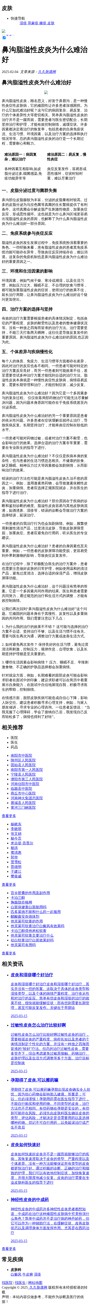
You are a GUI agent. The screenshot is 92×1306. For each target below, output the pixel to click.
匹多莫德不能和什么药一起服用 (36, 912)
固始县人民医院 (23, 765)
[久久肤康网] (3, 32)
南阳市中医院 (21, 755)
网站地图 (35, 1283)
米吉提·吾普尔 (22, 843)
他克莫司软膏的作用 (27, 921)
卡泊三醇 (18, 897)
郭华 (14, 857)
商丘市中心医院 (23, 793)
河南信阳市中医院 (25, 784)
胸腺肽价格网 (21, 902)
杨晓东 (16, 824)
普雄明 (16, 867)
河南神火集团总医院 (27, 798)
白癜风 (16, 1274)
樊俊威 (16, 876)
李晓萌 (16, 829)
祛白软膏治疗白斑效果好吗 (32, 940)
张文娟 (16, 834)
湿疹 (37, 1274)
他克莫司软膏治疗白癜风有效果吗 (37, 926)
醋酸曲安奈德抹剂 (25, 916)
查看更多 (9, 816)
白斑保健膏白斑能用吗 (28, 907)
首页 (7, 35)
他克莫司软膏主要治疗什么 (32, 935)
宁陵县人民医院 (23, 774)
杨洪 (14, 848)
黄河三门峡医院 (23, 807)
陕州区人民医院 (23, 760)
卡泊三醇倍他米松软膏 (28, 931)
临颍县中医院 (21, 788)
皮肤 (10, 35)
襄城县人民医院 (23, 803)
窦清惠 (16, 852)
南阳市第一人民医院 (27, 770)
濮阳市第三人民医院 (27, 779)
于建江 (16, 871)
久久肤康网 (47, 72)
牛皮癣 (27, 1274)
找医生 (20, 1283)
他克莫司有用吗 (23, 945)
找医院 (7, 1283)
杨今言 (16, 838)
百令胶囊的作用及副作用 (30, 893)
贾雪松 (16, 862)
